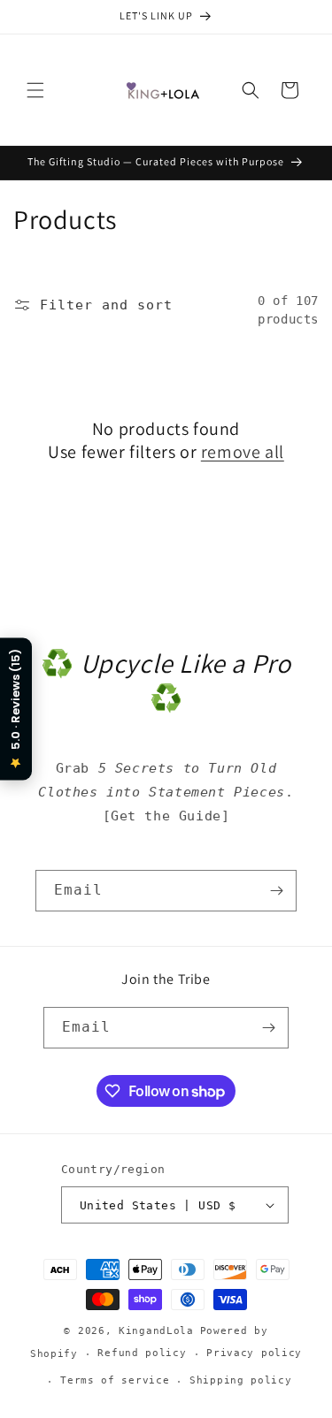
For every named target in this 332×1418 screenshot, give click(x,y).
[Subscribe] (276, 890)
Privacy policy (254, 1353)
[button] (35, 90)
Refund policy (141, 1353)
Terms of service (114, 1380)
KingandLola (156, 1331)
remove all (242, 451)
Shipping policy (240, 1380)
